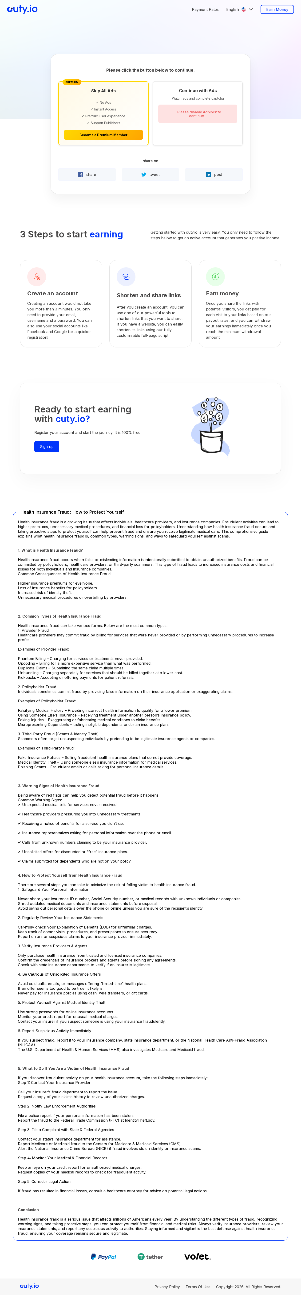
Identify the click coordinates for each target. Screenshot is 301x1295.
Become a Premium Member (103, 135)
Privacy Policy (167, 1286)
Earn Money (277, 9)
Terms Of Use (198, 1286)
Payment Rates (205, 9)
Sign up (47, 446)
